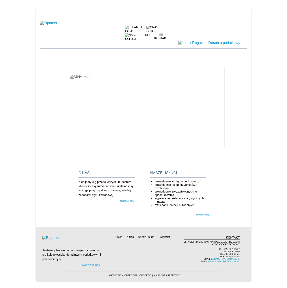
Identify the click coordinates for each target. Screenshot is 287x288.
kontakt (161, 38)
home (118, 237)
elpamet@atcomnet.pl (225, 259)
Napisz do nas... (92, 265)
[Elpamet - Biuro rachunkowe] (59, 27)
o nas (130, 237)
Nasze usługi (146, 237)
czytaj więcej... (127, 200)
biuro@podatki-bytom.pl (224, 261)
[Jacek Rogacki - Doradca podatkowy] (209, 43)
